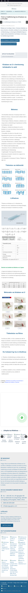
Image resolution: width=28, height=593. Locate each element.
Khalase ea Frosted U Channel (12, 382)
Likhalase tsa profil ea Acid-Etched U (14, 380)
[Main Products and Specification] (17, 437)
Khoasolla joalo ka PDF (9, 44)
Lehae (2, 11)
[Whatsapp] (21, 417)
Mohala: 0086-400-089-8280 (15, 3)
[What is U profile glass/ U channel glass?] (24, 437)
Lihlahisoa (9, 11)
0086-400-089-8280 (8, 503)
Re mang (5, 458)
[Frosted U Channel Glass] (4, 436)
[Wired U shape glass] (10, 436)
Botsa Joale (7, 525)
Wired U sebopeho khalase (10, 440)
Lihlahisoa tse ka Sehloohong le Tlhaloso (17, 442)
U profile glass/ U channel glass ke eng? (24, 442)
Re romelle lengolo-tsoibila (11, 40)
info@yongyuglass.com (15, 5)
